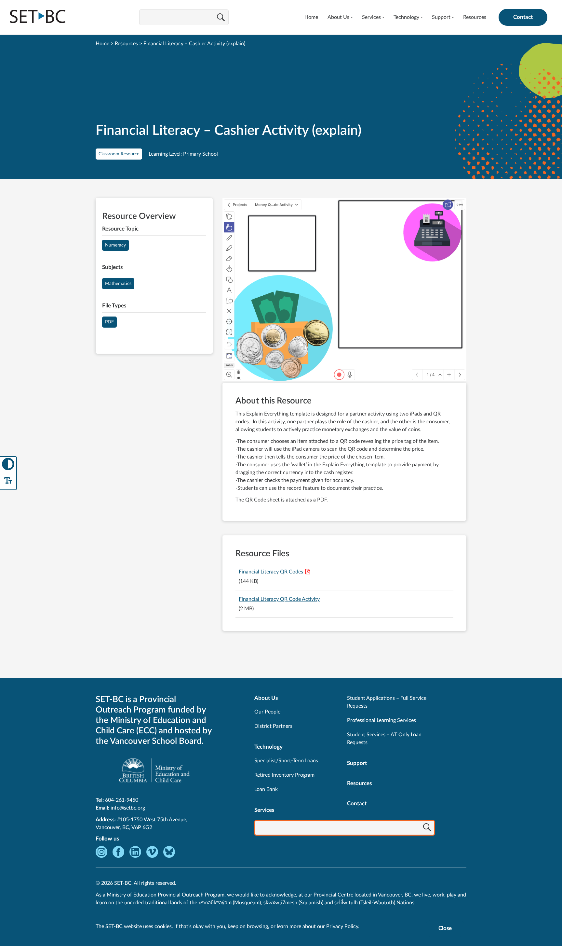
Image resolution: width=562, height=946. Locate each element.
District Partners (273, 726)
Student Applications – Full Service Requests (386, 702)
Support (441, 17)
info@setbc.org (128, 808)
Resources (474, 17)
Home (311, 17)
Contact (523, 17)
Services (371, 17)
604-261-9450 (121, 800)
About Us (338, 17)
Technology (406, 17)
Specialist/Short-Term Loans (286, 760)
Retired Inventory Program (284, 775)
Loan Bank (266, 789)
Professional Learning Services (381, 720)
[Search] (221, 17)
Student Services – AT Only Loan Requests (384, 738)
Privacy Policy (342, 926)
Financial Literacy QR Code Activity (279, 599)
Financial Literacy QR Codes (271, 571)
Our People (267, 711)
